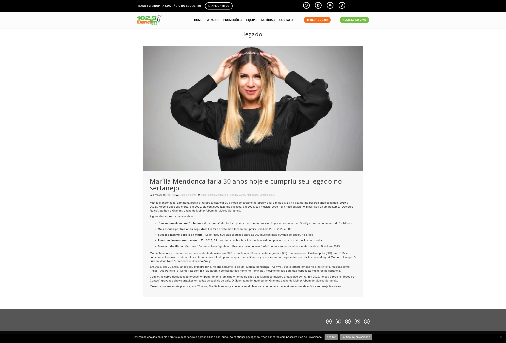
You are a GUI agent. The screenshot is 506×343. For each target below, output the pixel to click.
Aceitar (331, 336)
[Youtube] (329, 321)
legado (233, 195)
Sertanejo (265, 195)
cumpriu (212, 195)
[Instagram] (367, 321)
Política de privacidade (356, 336)
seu (273, 195)
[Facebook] (357, 321)
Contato (286, 20)
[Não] (501, 337)
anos (203, 195)
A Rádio (213, 20)
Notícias (268, 20)
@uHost (171, 195)
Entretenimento (188, 195)
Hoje (225, 195)
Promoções (232, 20)
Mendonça (252, 195)
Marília (242, 195)
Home (198, 20)
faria (219, 195)
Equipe (251, 20)
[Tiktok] (338, 321)
